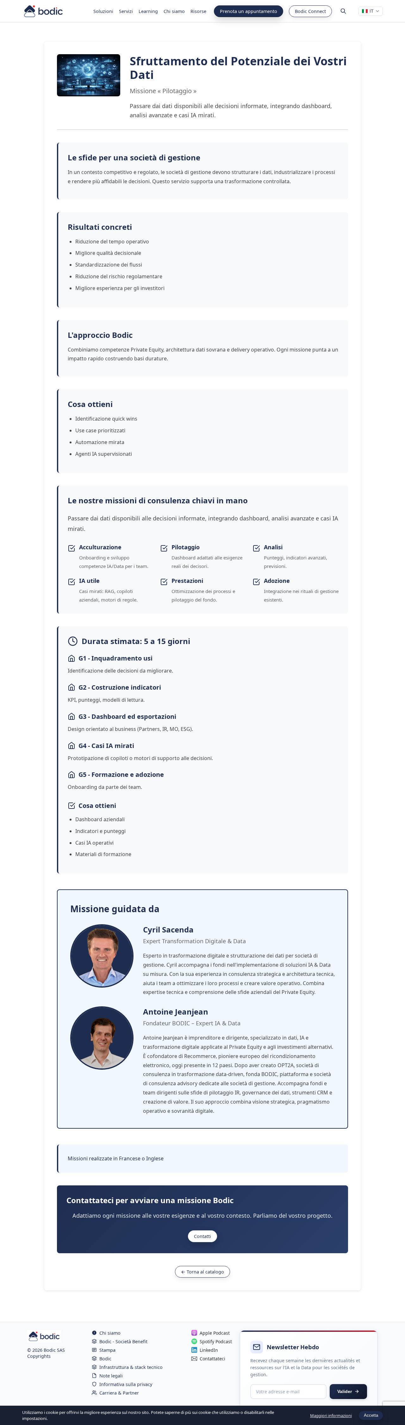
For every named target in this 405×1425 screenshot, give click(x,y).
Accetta (371, 1415)
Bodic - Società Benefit (123, 1341)
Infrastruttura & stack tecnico (131, 1367)
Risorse (198, 11)
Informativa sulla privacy (125, 1384)
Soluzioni (103, 11)
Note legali (111, 1376)
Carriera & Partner (119, 1393)
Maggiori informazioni (331, 1415)
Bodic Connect (310, 11)
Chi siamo (174, 11)
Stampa (107, 1350)
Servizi (126, 11)
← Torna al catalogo (202, 1272)
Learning (148, 11)
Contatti (202, 1236)
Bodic (105, 1359)
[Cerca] (343, 11)
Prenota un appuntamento (248, 11)
